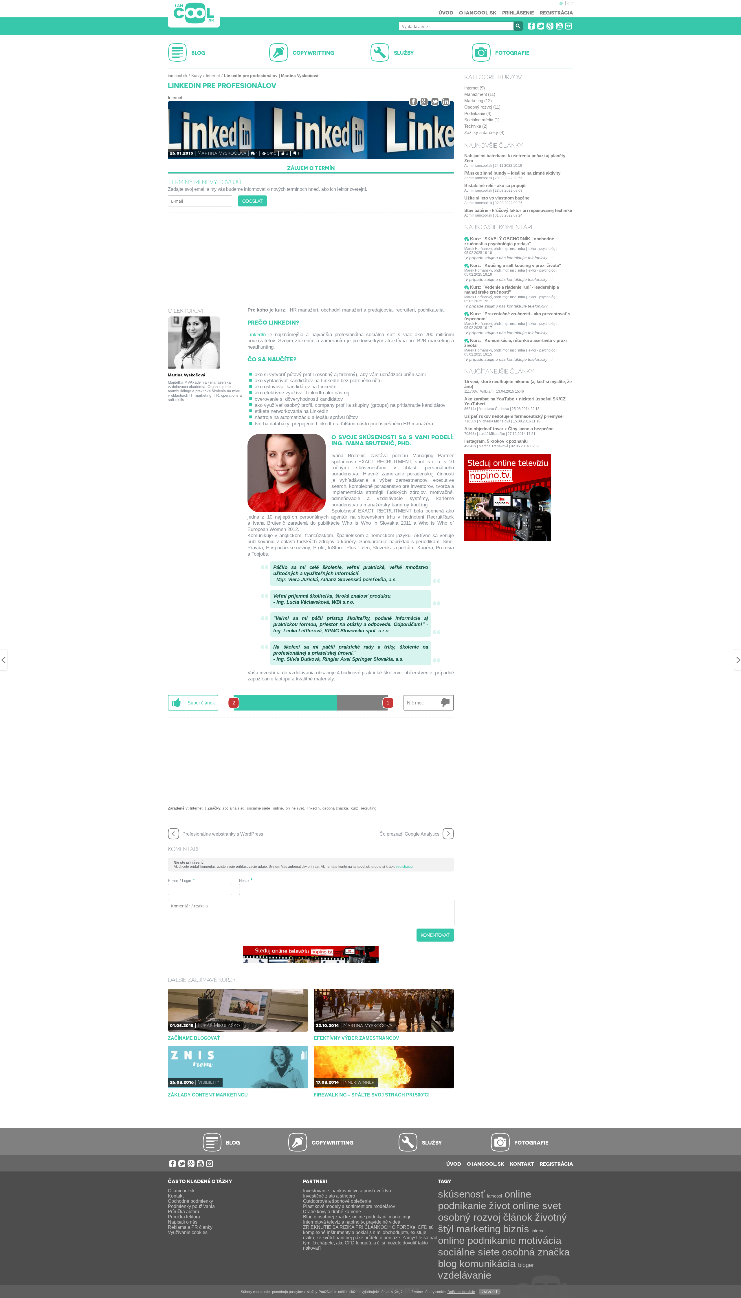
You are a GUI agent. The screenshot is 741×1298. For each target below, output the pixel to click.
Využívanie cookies (188, 1232)
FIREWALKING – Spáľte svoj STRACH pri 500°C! (372, 1094)
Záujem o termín (311, 168)
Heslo (244, 880)
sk (561, 3)
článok (517, 1217)
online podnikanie (477, 1240)
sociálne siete (258, 808)
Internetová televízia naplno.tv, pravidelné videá (351, 1222)
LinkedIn (256, 334)
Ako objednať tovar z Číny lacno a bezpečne (508, 428)
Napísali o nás (182, 1222)
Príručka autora (183, 1211)
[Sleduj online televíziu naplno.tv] (311, 961)
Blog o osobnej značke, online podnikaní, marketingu (357, 1216)
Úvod (446, 12)
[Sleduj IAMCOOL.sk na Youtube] (559, 26)
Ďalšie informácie (461, 1292)
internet (539, 1230)
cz (570, 3)
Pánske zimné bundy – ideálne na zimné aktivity (512, 173)
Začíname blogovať (194, 1038)
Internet (213, 75)
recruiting (368, 808)
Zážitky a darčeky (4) (484, 132)
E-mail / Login (179, 880)
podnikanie (462, 1205)
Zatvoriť (490, 1291)
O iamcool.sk (477, 12)
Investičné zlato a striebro (329, 1195)
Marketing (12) (478, 100)
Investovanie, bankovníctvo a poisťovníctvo (347, 1190)
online (278, 808)
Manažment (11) (479, 94)
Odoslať (252, 201)
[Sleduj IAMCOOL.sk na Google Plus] (549, 26)
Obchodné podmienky (190, 1201)
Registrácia (556, 12)
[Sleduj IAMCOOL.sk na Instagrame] (568, 26)
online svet (295, 808)
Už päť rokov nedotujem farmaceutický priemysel (514, 416)
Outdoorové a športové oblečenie (337, 1201)
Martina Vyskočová (222, 152)
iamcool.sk (177, 75)
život (499, 1205)
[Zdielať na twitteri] (435, 101)
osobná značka (335, 808)
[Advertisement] (311, 256)
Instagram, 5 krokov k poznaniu (496, 441)
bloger (526, 1265)
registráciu (404, 867)
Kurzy (196, 75)
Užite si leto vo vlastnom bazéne (496, 197)
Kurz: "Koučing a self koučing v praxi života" (515, 265)
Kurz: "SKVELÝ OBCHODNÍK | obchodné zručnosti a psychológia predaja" (509, 241)
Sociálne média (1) (482, 119)
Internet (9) (474, 87)
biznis (516, 1228)
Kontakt (522, 1164)
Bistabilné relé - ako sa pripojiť (495, 185)
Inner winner (358, 1082)
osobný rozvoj (469, 1217)
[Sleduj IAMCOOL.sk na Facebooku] (531, 26)
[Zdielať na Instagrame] (445, 101)
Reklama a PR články (190, 1227)
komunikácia (487, 1263)
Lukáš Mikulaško (219, 1025)
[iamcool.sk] (194, 14)
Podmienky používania (191, 1206)
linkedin (313, 808)
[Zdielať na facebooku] (413, 101)
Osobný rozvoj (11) (482, 107)
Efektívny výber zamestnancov (356, 1038)
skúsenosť (461, 1194)
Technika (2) (475, 126)
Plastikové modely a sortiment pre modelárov (349, 1206)
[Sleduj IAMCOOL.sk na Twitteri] (540, 26)
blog (447, 1263)
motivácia (539, 1240)
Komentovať (435, 935)
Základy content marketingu (208, 1094)
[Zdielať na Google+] (424, 101)
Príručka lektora (184, 1216)
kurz (354, 808)
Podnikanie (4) (477, 113)
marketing (478, 1228)
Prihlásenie (518, 12)
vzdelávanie (464, 1275)
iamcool (494, 1195)
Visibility (208, 1082)
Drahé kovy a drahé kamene (332, 1211)
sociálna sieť (233, 808)
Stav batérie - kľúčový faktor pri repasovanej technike (518, 210)
